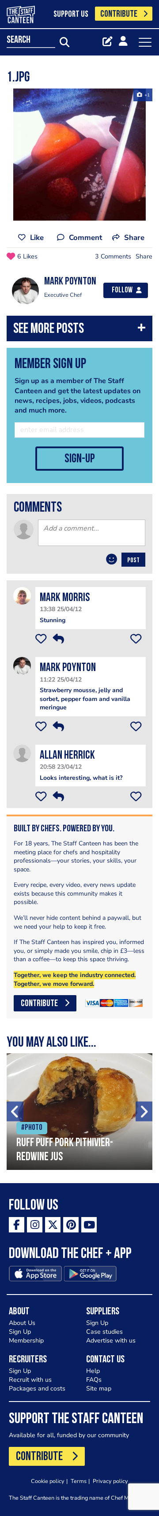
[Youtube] (89, 1224)
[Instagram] (34, 1224)
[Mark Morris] (22, 595)
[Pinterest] (71, 1224)
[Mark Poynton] (22, 665)
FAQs (94, 1380)
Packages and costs (37, 1388)
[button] (79, 330)
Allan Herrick (67, 756)
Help (93, 1371)
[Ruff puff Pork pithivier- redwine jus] (79, 1111)
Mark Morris (65, 598)
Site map (98, 1388)
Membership (26, 1340)
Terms (79, 1481)
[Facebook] (16, 1224)
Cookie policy (47, 1481)
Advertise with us (111, 1340)
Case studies (104, 1332)
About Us (22, 1323)
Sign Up (20, 1332)
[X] (53, 1224)
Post (133, 560)
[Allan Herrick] (22, 753)
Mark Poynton (68, 668)
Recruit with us (30, 1380)
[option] (79, 155)
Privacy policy (110, 1481)
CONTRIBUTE (118, 14)
